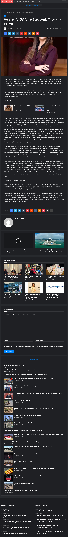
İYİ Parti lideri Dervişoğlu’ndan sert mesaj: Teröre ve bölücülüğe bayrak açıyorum (38, 393)
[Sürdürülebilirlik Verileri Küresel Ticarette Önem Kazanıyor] (39, 108)
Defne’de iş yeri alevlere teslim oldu (14, 365)
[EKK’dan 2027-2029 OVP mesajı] (8, 463)
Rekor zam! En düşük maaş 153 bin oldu (55, 277)
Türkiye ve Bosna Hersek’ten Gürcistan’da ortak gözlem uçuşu (33, 446)
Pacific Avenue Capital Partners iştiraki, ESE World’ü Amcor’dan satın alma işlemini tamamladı (54, 296)
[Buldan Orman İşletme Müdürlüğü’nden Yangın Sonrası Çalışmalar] (8, 410)
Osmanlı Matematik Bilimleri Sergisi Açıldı (26, 454)
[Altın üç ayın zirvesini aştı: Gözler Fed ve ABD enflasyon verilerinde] (8, 471)
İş (11, 12)
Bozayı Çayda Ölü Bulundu (22, 401)
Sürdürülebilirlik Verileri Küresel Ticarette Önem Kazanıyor (53, 108)
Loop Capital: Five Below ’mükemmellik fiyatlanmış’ (19, 370)
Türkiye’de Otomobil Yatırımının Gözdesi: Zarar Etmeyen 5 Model (33, 379)
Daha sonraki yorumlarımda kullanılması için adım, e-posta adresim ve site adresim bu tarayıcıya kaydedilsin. (34, 346)
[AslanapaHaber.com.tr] (34, 5)
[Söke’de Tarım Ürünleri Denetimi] (8, 425)
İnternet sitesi (39, 340)
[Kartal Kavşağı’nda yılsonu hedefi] (8, 485)
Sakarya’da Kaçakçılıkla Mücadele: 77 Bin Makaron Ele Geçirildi (23, 430)
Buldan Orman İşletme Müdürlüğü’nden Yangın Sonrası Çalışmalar (34, 408)
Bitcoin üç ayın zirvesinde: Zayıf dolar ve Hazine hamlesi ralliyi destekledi (32, 1)
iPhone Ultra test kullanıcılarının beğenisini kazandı (29, 476)
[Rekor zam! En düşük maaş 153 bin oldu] (55, 269)
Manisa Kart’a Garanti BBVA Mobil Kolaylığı (12, 295)
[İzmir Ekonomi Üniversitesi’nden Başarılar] (8, 388)
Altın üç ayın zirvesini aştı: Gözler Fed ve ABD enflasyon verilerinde (34, 468)
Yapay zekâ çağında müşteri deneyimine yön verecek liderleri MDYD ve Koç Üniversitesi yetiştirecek (33, 296)
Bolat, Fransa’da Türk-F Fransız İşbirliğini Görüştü (11, 277)
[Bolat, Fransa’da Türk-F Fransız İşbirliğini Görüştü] (13, 269)
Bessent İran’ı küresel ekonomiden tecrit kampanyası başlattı (22, 442)
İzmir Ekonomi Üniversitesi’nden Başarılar (26, 386)
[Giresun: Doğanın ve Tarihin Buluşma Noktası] (8, 418)
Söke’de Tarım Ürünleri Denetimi (24, 423)
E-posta (6, 340)
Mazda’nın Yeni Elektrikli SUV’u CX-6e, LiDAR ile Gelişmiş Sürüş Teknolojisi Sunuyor (38, 434)
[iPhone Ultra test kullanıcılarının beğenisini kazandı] (8, 478)
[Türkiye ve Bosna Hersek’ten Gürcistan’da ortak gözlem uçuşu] (8, 449)
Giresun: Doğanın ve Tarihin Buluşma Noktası (27, 415)
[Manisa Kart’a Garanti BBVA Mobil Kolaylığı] (13, 287)
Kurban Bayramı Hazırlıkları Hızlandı (33, 277)
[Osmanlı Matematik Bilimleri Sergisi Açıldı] (8, 456)
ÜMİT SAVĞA (10, 28)
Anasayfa (7, 12)
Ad (5, 334)
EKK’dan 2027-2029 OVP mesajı (23, 461)
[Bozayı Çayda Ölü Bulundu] (8, 403)
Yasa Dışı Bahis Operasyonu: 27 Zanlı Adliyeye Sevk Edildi (21, 490)
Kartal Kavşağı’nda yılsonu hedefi (24, 483)
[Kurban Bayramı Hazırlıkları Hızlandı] (34, 269)
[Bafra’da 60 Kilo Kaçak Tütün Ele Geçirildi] (8, 108)
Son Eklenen (34, 359)
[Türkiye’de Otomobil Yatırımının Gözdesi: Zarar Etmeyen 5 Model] (8, 381)
